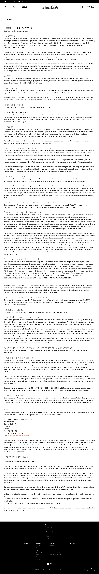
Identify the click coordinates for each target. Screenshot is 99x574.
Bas (37, 550)
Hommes (38, 548)
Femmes (38, 546)
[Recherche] (82, 7)
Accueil (26, 543)
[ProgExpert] (94, 570)
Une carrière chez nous (55, 552)
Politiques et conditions (56, 555)
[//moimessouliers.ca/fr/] (49, 531)
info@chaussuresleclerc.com (20, 436)
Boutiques (72, 543)
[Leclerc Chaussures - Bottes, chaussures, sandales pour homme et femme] (49, 7)
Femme (13, 7)
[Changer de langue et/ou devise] (91, 7)
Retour (10, 19)
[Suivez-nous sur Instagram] (94, 1)
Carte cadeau (53, 548)
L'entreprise (52, 546)
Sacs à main (39, 552)
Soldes (37, 555)
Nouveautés (39, 557)
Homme (24, 7)
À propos (52, 543)
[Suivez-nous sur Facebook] (92, 1)
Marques (38, 559)
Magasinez (39, 543)
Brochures (52, 550)
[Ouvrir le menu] (6, 7)
